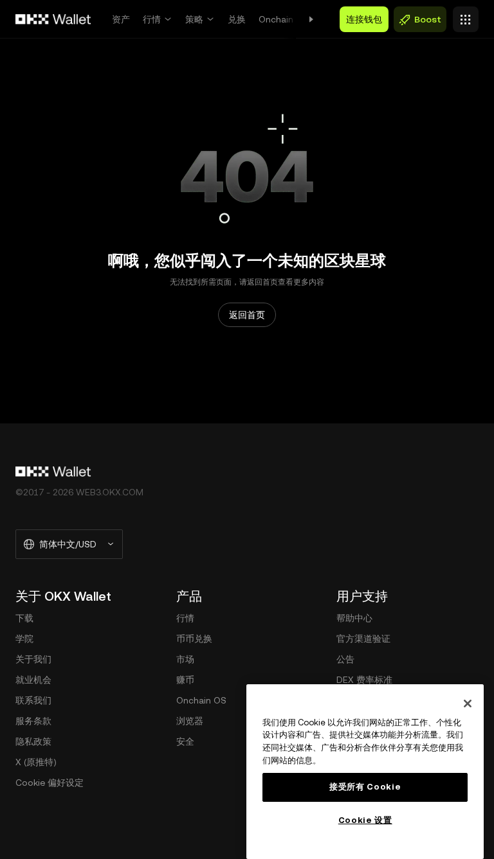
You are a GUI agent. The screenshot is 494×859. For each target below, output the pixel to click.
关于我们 (33, 659)
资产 (121, 19)
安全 (185, 741)
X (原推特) (36, 762)
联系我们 (33, 700)
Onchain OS (284, 19)
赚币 (185, 680)
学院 (24, 638)
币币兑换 (194, 638)
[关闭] (467, 703)
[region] (365, 771)
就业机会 (33, 680)
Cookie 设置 (365, 820)
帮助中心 (354, 618)
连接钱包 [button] (364, 19)
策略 (194, 19)
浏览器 (189, 721)
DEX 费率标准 (364, 680)
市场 (185, 659)
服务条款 (33, 721)
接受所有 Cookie (365, 787)
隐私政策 (33, 741)
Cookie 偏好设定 (49, 782)
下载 (24, 618)
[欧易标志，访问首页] (53, 19)
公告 (345, 659)
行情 (152, 19)
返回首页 (247, 315)
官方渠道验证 (363, 638)
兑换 (237, 19)
